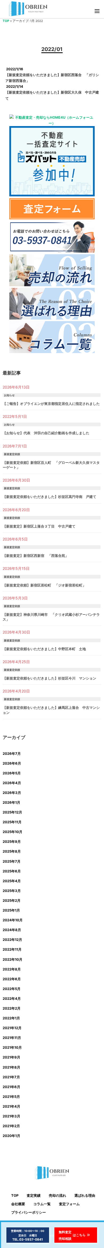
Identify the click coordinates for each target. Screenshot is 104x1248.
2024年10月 (13, 920)
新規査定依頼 (12, 454)
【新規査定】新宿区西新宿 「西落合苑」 (36, 555)
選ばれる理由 (84, 1195)
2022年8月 (12, 969)
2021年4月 (11, 1106)
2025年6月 (12, 871)
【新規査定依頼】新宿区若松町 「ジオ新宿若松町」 (44, 585)
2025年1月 (11, 910)
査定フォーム (69, 1204)
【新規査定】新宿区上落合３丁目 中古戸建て (39, 526)
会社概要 (18, 1204)
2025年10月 (12, 832)
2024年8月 (12, 930)
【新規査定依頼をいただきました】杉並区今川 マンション (49, 678)
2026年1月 (11, 802)
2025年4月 (12, 881)
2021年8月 (11, 1067)
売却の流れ (57, 1195)
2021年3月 (11, 1116)
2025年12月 (12, 812)
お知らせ (9, 395)
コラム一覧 (42, 1204)
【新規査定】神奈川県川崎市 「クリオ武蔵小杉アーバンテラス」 (51, 616)
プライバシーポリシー (28, 1212)
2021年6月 (11, 1087)
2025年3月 (12, 891)
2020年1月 (11, 1136)
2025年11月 (12, 822)
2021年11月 (12, 1038)
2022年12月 (12, 939)
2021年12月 (12, 1028)
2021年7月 (11, 1077)
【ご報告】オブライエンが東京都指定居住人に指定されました (51, 403)
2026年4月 (12, 783)
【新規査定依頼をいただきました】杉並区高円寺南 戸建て (49, 496)
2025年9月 (12, 841)
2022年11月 (12, 949)
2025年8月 (12, 851)
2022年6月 (12, 979)
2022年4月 (12, 998)
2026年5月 (12, 773)
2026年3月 (12, 793)
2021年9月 (11, 1057)
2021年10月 (12, 1047)
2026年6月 (12, 763)
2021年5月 (11, 1096)
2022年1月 (11, 1018)
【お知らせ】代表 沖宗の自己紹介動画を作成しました (46, 433)
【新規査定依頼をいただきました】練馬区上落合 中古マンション (51, 709)
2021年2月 (11, 1126)
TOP (6, 21)
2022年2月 (12, 1008)
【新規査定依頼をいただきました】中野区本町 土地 (44, 649)
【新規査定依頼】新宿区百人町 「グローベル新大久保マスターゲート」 (51, 464)
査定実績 (34, 1195)
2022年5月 (12, 989)
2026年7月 (12, 753)
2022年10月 (12, 959)
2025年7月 (12, 861)
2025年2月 (12, 900)
